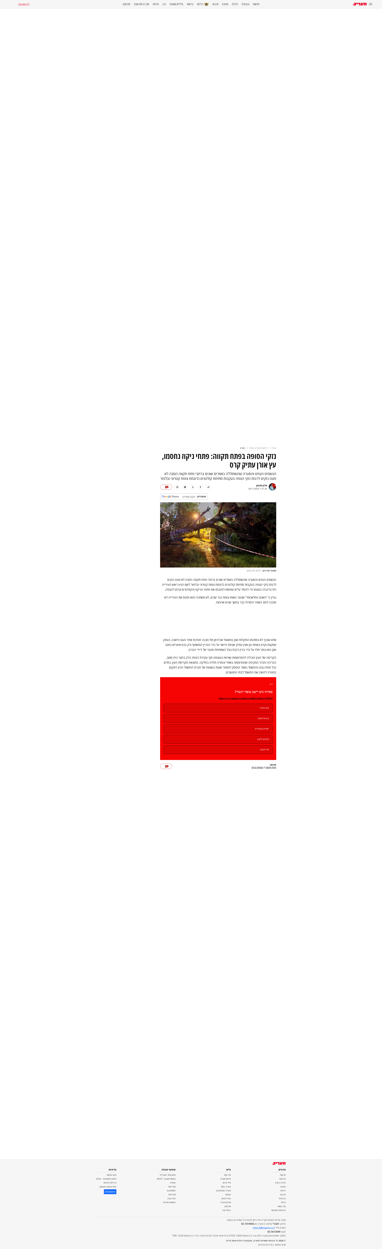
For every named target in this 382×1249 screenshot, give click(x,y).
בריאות (190, 4)
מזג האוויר (281, 1206)
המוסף (228, 1194)
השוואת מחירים (169, 1202)
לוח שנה (126, 4)
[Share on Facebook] (200, 487)
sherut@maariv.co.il (264, 1227)
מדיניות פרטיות (110, 1182)
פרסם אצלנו (225, 1178)
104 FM (172, 1194)
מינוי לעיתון (226, 1198)
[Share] (208, 487)
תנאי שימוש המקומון (108, 1186)
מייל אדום (227, 1182)
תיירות (156, 4)
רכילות (200, 4)
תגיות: (273, 765)
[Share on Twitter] (192, 487)
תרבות (215, 4)
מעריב (273, 448)
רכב (164, 4)
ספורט (225, 4)
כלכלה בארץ (280, 1182)
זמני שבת (171, 1198)
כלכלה (235, 4)
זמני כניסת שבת (141, 4)
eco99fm (171, 1190)
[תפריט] (370, 4)
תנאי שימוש (111, 1174)
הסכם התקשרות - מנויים (106, 1178)
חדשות (256, 4)
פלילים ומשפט (176, 4)
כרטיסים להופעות (278, 1210)
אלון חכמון (261, 485)
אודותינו (227, 1206)
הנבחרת (245, 4)
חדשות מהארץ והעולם (258, 448)
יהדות (283, 1202)
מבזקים (282, 1178)
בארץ (242, 448)
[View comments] (166, 487)
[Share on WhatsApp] (185, 487)
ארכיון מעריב (225, 1202)
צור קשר (227, 1174)
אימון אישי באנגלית (168, 1174)
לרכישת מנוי (23, 4)
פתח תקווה (270, 767)
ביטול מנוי (226, 1210)
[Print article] (177, 487)
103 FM (172, 1186)
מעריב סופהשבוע (223, 1190)
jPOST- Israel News (166, 1178)
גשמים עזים (257, 767)
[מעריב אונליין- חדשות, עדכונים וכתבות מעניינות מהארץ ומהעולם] (360, 4)
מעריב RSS (226, 1186)
